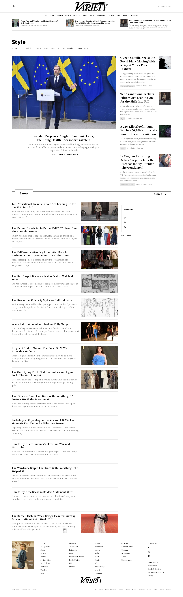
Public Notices (74, 560)
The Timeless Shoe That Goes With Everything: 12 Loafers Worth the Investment (42, 397)
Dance (43, 556)
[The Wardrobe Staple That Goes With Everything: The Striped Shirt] (99, 475)
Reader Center (126, 546)
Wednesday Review (76, 556)
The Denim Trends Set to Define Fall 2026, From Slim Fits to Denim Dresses (44, 229)
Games (97, 550)
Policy (150, 575)
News (52, 154)
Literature (44, 566)
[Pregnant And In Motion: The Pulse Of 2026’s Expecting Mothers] (99, 355)
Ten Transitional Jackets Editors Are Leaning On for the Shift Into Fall (150, 21)
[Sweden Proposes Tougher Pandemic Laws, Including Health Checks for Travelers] (64, 92)
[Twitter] (125, 227)
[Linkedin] (125, 222)
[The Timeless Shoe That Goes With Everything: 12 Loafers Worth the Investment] (99, 403)
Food (97, 556)
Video (123, 556)
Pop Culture (45, 563)
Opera (42, 573)
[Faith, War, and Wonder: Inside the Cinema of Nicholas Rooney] (15, 23)
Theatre (43, 570)
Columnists (73, 546)
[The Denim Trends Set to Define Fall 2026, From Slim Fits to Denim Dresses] (99, 235)
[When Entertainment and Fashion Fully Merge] (99, 331)
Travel (97, 570)
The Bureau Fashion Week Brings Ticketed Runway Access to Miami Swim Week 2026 (43, 517)
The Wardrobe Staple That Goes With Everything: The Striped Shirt (45, 469)
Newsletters (152, 565)
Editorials (73, 550)
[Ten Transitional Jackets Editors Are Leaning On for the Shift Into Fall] (124, 23)
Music (42, 550)
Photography (126, 560)
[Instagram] (125, 218)
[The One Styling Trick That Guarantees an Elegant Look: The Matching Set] (99, 379)
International (153, 562)
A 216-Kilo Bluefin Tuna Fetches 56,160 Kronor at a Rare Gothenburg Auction (138, 130)
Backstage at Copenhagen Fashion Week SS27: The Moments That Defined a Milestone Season (43, 421)
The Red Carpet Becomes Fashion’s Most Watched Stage (42, 277)
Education (99, 546)
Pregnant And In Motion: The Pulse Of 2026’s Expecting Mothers (39, 349)
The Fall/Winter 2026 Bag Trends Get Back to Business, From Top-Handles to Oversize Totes (40, 253)
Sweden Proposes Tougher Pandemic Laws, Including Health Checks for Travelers (64, 138)
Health (97, 560)
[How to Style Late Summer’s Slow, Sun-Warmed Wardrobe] (99, 451)
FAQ (70, 563)
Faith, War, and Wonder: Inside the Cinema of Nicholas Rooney (39, 22)
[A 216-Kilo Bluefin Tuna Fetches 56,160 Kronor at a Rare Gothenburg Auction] (165, 131)
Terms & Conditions (156, 572)
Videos (71, 566)
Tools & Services (154, 569)
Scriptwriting (45, 560)
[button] (14, 6)
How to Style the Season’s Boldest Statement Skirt (42, 492)
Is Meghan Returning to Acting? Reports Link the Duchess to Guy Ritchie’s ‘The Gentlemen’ (137, 161)
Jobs (96, 563)
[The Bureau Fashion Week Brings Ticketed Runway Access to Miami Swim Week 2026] (99, 523)
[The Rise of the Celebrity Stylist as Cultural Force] (99, 307)
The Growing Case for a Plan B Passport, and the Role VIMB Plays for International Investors (95, 22)
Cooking (124, 550)
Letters (71, 553)
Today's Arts (45, 546)
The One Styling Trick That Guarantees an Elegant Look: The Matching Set (43, 373)
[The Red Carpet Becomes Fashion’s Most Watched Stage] (99, 283)
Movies (43, 553)
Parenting (98, 573)
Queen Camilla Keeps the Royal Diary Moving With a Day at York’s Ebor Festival (137, 63)
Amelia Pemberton (68, 154)
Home (123, 236)
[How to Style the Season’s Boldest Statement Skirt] (99, 499)
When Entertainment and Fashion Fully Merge (40, 324)
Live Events (125, 553)
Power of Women (128, 86)
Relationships (100, 566)
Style (123, 118)
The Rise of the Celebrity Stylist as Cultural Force (42, 300)
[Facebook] (125, 214)
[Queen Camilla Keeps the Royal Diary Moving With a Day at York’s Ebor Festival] (165, 62)
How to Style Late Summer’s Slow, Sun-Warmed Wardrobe (41, 445)
